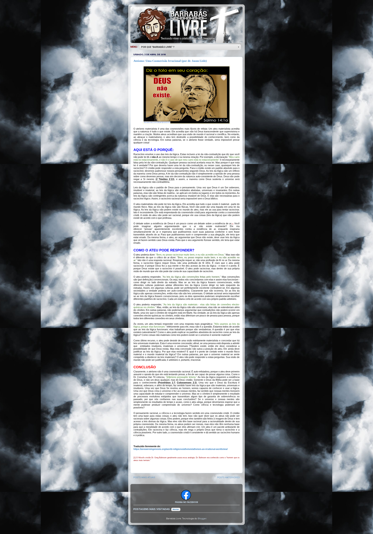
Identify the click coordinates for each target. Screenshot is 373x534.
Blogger (202, 518)
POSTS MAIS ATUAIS (144, 477)
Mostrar (176, 509)
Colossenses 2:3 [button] (186, 382)
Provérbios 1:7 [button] (166, 382)
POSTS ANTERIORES (228, 477)
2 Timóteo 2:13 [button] (165, 179)
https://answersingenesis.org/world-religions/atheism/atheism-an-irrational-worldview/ (180, 449)
